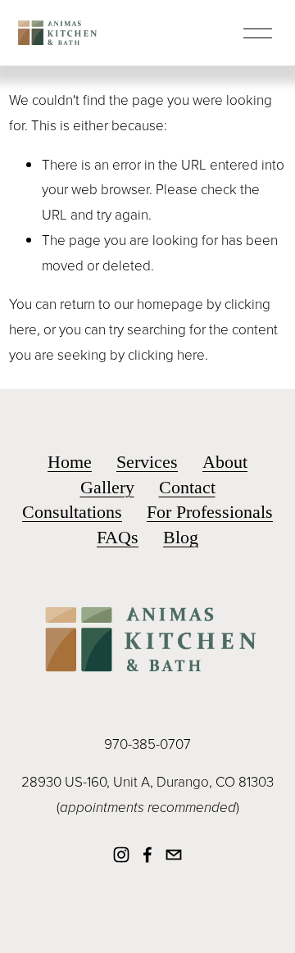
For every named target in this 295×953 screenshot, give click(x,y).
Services (147, 462)
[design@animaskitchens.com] (174, 854)
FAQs (117, 537)
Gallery (107, 487)
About (224, 462)
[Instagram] (121, 854)
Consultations (72, 511)
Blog (180, 537)
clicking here (166, 354)
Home (70, 462)
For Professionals (210, 511)
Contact (187, 487)
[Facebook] (147, 854)
